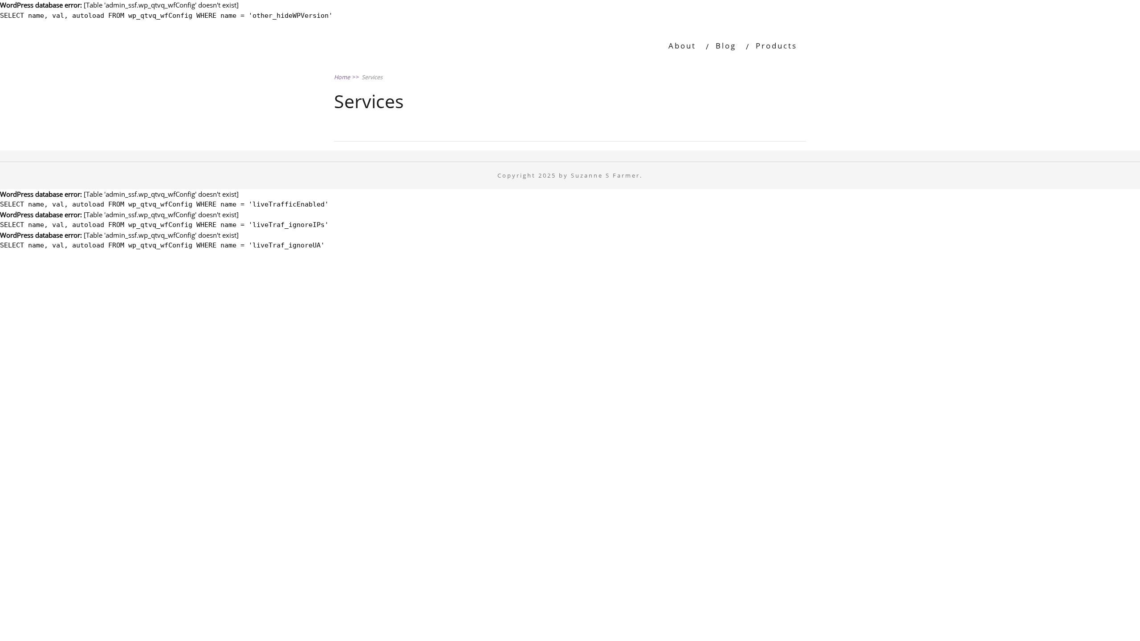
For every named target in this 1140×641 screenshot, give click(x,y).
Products (776, 46)
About (682, 46)
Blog (726, 46)
